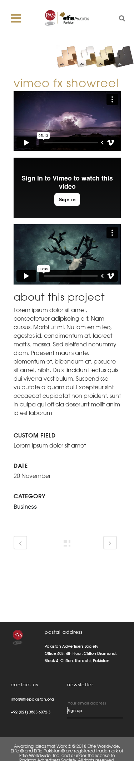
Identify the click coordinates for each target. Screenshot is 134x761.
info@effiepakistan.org (32, 699)
